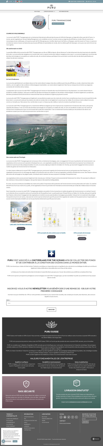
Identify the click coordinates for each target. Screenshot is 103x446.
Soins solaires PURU (47, 418)
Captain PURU (27, 430)
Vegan (43, 420)
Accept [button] (15, 441)
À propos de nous (48, 11)
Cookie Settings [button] (7, 441)
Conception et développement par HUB (51, 444)
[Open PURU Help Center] (3, 441)
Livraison (26, 426)
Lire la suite (21, 228)
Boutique (44, 416)
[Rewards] (96, 439)
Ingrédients (27, 424)
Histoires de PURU (64, 11)
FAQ (25, 418)
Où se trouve (45, 422)
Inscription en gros (29, 428)
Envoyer (51, 309)
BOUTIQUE (37, 11)
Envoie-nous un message (65, 423)
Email (8, 300)
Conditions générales (12, 418)
